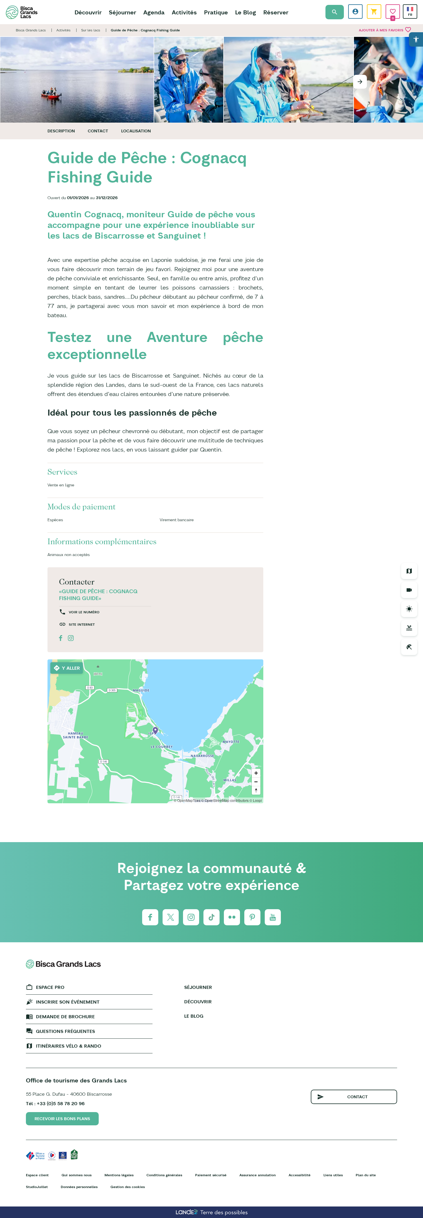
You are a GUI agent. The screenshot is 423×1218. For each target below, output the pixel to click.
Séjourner (122, 12)
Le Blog (245, 12)
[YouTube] (273, 917)
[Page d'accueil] (21, 12)
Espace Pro (50, 987)
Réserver (275, 12)
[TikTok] (211, 917)
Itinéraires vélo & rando (68, 1046)
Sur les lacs (90, 30)
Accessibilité (299, 1175)
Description (61, 131)
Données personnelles (79, 1187)
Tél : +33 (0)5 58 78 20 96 (55, 1103)
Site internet (82, 624)
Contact (98, 131)
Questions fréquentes (65, 1031)
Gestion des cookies (127, 1187)
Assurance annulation (257, 1175)
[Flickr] (232, 917)
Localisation (136, 131)
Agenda (154, 12)
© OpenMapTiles (187, 800)
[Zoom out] (256, 781)
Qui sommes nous (77, 1175)
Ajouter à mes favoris (385, 29)
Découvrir (88, 12)
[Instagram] (191, 917)
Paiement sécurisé (210, 1175)
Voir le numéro (84, 612)
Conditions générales (164, 1175)
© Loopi (255, 800)
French (410, 9)
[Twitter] (171, 917)
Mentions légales (119, 1175)
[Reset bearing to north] (256, 790)
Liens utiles (333, 1175)
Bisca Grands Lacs (31, 30)
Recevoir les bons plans (62, 1118)
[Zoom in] (256, 773)
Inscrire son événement (68, 1002)
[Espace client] (355, 11)
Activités (184, 12)
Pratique (216, 12)
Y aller (71, 668)
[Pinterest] (252, 917)
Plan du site (366, 1175)
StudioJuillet (37, 1187)
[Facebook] (150, 917)
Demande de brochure (65, 1016)
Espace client (37, 1175)
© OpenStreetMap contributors (225, 800)
